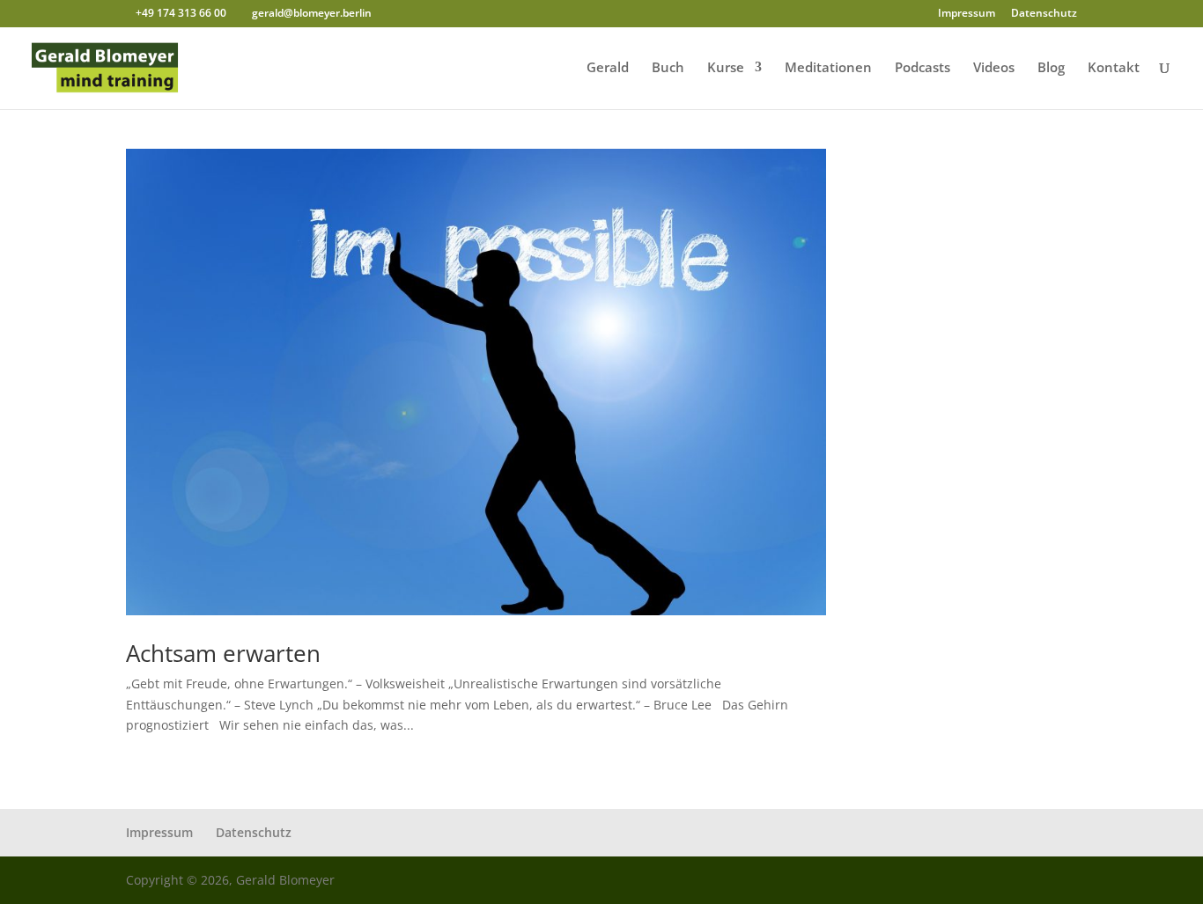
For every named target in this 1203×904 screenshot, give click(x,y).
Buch (668, 68)
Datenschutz (1044, 14)
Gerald (608, 68)
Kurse (725, 68)
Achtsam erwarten (223, 653)
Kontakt (1114, 68)
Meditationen (828, 68)
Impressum (966, 14)
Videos (994, 68)
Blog (1051, 68)
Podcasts (922, 68)
